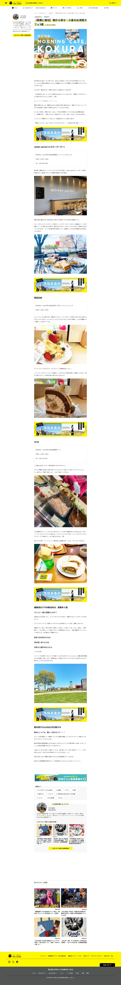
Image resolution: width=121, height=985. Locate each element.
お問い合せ (107, 956)
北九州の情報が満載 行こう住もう (65, 977)
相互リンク (86, 956)
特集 (107, 8)
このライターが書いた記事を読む (60, 848)
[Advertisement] (60, 866)
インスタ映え (68, 8)
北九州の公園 (94, 8)
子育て (81, 8)
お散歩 (59, 790)
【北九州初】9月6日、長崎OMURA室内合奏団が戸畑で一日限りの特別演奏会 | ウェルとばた (73, 913)
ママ (67, 790)
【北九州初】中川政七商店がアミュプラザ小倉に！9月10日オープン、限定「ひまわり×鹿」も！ (47, 942)
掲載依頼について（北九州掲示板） (57, 956)
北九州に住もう (42, 8)
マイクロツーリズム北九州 (45, 790)
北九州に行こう (29, 8)
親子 (75, 790)
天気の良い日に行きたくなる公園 (66, 794)
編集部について (72, 956)
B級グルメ (41, 794)
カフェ (61, 798)
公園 (83, 973)
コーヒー (40, 798)
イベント (55, 8)
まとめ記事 (51, 798)
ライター (80, 956)
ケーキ (51, 794)
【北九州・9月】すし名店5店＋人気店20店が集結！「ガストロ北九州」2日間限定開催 (74, 941)
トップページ (43, 956)
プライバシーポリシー (96, 956)
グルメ (15, 8)
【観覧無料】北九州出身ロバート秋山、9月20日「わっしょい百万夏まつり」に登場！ (47, 912)
